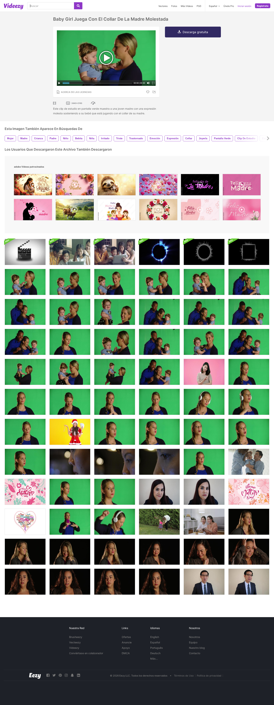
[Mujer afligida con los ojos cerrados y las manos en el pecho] (69, 552)
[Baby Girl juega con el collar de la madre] (25, 282)
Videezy (74, 647)
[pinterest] (60, 675)
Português (156, 647)
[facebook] (47, 675)
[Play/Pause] (59, 83)
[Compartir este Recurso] (155, 92)
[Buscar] (78, 5)
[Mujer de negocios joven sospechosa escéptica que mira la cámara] (159, 492)
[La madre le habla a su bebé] (114, 342)
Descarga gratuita (195, 32)
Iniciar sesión (244, 6)
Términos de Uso (184, 675)
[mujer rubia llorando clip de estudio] (248, 372)
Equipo (193, 642)
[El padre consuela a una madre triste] (159, 342)
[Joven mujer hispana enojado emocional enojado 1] (25, 582)
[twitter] (54, 675)
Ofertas (126, 637)
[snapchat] (72, 675)
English (154, 637)
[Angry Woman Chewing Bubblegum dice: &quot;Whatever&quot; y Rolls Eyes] (25, 462)
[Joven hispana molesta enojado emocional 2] (69, 582)
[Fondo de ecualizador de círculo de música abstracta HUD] (204, 252)
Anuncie (127, 642)
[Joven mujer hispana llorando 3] (204, 552)
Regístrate (262, 5)
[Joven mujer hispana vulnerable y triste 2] (159, 582)
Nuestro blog (197, 647)
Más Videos (187, 6)
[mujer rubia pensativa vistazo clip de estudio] (69, 492)
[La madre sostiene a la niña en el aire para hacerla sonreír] (114, 372)
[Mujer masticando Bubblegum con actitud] (114, 432)
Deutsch (155, 653)
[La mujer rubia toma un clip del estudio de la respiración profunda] (69, 342)
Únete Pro (228, 6)
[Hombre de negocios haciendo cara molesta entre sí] (204, 582)
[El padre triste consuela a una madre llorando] (159, 312)
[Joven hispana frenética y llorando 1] (248, 552)
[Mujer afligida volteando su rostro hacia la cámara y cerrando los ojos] (248, 522)
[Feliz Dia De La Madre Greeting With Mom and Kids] (116, 210)
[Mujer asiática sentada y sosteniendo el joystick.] (204, 522)
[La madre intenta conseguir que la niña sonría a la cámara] (204, 282)
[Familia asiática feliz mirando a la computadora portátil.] (69, 252)
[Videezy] (13, 6)
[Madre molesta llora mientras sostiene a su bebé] (159, 282)
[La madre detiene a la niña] (25, 372)
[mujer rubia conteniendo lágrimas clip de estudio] (159, 402)
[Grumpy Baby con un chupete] (69, 372)
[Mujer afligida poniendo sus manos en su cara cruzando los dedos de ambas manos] (25, 552)
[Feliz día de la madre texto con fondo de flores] (248, 492)
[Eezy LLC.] (35, 675)
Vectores (163, 6)
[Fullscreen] (153, 83)
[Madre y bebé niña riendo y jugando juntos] (114, 312)
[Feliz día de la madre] (25, 522)
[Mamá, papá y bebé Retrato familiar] (25, 342)
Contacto (194, 653)
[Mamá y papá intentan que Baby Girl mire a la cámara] (248, 342)
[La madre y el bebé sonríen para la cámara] (204, 342)
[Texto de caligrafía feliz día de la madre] (25, 492)
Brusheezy (75, 637)
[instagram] (66, 675)
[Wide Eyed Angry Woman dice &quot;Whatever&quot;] (204, 432)
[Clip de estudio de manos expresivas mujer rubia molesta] (114, 402)
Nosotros (194, 637)
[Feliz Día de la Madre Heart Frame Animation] (200, 210)
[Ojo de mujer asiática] (114, 462)
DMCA (126, 653)
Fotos (174, 6)
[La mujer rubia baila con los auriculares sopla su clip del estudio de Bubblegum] (204, 402)
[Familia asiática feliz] (114, 252)
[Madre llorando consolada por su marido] (248, 312)
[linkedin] (78, 675)
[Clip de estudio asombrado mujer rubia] (25, 402)
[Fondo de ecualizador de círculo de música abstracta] (159, 252)
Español (155, 642)
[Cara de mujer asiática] (69, 462)
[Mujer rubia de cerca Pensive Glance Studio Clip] (114, 492)
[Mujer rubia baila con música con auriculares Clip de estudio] (248, 402)
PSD (199, 6)
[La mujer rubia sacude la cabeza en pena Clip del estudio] (69, 402)
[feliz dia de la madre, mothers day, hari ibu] (33, 210)
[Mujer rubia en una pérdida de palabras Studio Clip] (204, 462)
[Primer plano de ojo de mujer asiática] (159, 462)
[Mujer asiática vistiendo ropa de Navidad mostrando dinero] (69, 432)
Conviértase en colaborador (86, 653)
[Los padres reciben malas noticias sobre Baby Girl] (204, 312)
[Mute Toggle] (148, 83)
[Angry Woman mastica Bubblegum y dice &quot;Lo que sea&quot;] (159, 432)
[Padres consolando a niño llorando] (248, 462)
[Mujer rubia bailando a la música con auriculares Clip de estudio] (114, 522)
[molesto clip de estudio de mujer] (25, 432)
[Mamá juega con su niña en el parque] (159, 522)
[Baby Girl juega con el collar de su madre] (114, 282)
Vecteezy (75, 642)
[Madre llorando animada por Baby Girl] (69, 312)
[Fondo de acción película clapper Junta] (25, 252)
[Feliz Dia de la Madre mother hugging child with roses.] (33, 185)
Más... (154, 658)
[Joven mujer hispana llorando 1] (159, 552)
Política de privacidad (209, 675)
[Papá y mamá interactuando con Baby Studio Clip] (248, 282)
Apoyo (126, 647)
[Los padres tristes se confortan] (25, 312)
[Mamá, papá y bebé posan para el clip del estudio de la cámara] (159, 372)
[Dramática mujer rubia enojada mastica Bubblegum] (248, 432)
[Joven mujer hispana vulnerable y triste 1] (114, 582)
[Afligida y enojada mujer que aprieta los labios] (114, 552)
